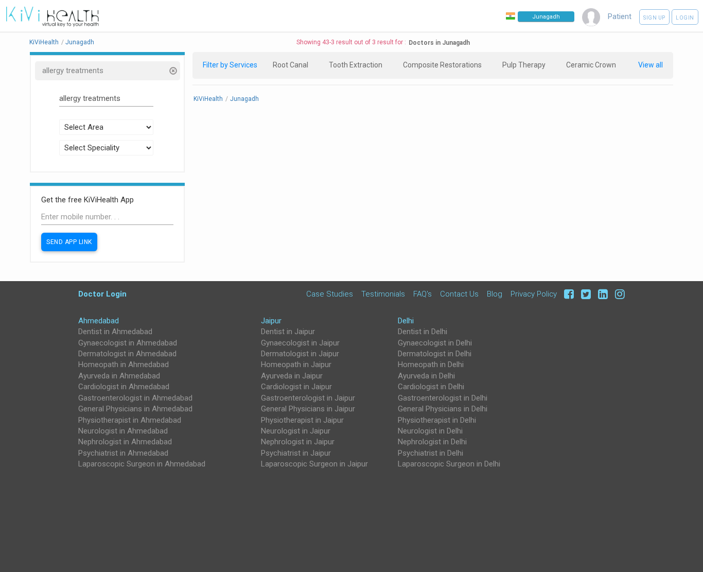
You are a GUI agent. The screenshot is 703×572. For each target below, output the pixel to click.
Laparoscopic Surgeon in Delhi (449, 464)
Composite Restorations (442, 65)
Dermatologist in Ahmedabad (127, 353)
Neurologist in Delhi (430, 431)
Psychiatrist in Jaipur (296, 453)
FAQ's (422, 294)
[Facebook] (567, 294)
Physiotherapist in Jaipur (302, 420)
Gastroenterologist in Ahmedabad (135, 398)
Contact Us (459, 294)
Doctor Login (102, 294)
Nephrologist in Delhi (432, 441)
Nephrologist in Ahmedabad (125, 441)
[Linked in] (601, 294)
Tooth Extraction (355, 65)
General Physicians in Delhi (442, 408)
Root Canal (290, 65)
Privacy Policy (534, 294)
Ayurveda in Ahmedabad (119, 375)
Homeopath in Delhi (431, 364)
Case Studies (329, 294)
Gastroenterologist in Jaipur (308, 398)
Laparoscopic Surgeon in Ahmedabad (141, 464)
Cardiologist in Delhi (431, 386)
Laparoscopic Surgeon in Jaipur (314, 464)
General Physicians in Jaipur (308, 408)
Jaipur (271, 320)
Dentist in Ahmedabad (115, 331)
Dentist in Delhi (422, 331)
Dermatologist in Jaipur (300, 353)
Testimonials (383, 294)
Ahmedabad (98, 320)
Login (685, 18)
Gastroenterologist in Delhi (442, 398)
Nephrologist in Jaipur (298, 441)
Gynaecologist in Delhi (435, 343)
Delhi (406, 320)
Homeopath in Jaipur (296, 364)
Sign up (654, 18)
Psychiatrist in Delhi (430, 453)
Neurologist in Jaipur (295, 431)
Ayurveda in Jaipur (292, 375)
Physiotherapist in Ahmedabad (129, 420)
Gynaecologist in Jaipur (300, 343)
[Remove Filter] (173, 71)
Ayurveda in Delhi (426, 375)
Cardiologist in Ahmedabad (123, 386)
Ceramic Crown (591, 65)
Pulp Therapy (524, 65)
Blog (494, 294)
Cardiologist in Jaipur (296, 386)
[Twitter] (584, 294)
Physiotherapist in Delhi (437, 420)
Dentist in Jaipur (288, 331)
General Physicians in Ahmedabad (135, 408)
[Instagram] (617, 294)
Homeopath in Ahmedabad (123, 364)
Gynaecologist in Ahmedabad (127, 343)
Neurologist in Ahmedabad (123, 431)
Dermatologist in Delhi (434, 353)
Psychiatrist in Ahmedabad (123, 453)
